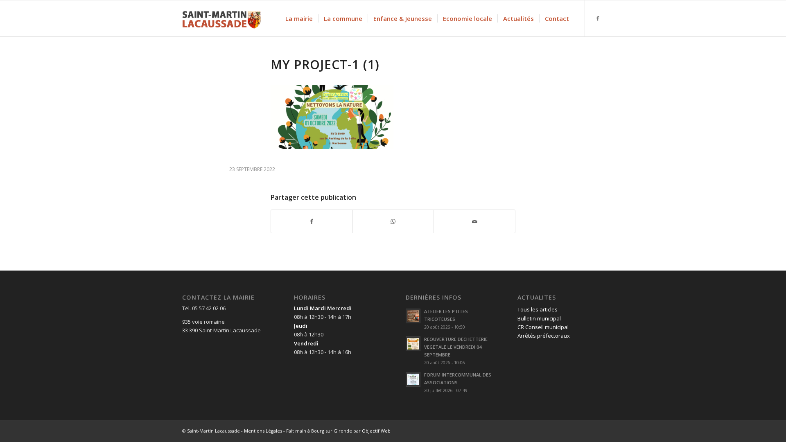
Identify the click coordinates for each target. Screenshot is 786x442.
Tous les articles (537, 309)
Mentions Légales (263, 431)
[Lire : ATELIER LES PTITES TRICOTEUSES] (413, 316)
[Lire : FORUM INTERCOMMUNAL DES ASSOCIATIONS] (413, 379)
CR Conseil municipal (543, 327)
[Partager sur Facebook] (311, 221)
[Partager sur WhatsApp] (393, 221)
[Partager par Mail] (474, 221)
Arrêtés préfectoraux (543, 335)
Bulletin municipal (539, 318)
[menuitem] (299, 18)
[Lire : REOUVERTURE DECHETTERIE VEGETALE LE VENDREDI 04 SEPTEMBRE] (413, 343)
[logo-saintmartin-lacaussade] (221, 18)
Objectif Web (376, 431)
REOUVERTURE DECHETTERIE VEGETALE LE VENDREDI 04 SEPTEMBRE (456, 347)
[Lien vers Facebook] (598, 18)
